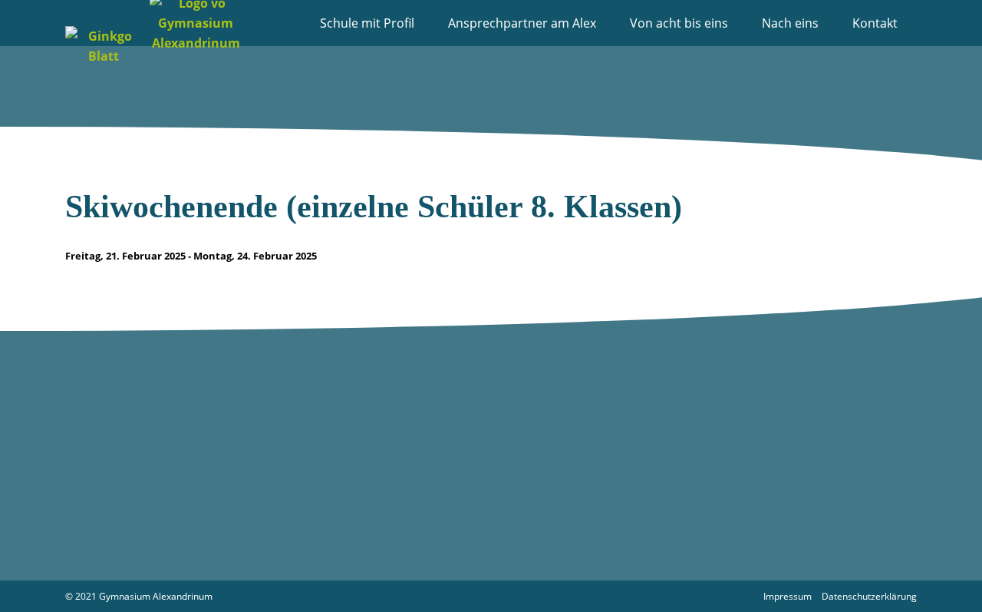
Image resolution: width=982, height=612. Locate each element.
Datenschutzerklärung (869, 596)
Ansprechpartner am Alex (522, 23)
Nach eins (790, 23)
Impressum (787, 596)
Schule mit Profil (367, 23)
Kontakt (875, 23)
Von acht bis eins (679, 23)
